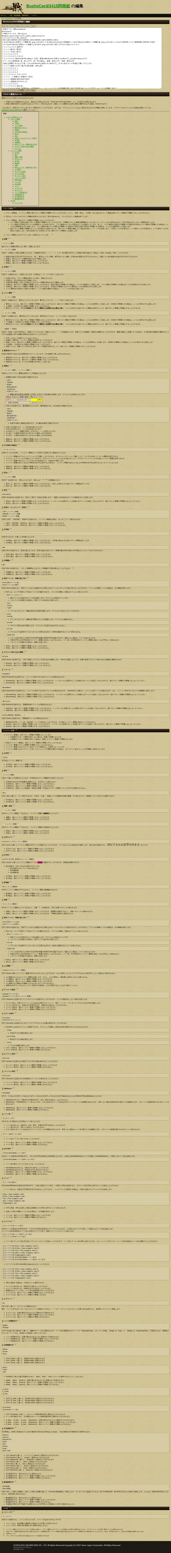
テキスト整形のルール (14, 117)
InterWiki (18, 184)
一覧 (10, 15)
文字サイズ (19, 159)
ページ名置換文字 (21, 192)
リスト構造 (19, 125)
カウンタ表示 (19, 174)
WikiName (18, 180)
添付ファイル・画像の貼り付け (26, 144)
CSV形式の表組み (21, 132)
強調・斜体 (19, 157)
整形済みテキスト (21, 128)
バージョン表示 (20, 178)
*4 (53, 1308)
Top (3, 18)
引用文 (17, 123)
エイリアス (19, 188)
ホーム (3, 15)
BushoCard (8, 18)
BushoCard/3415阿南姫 (48, 6)
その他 (12, 201)
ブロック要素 (15, 119)
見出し (17, 134)
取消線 (17, 163)
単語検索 (17, 15)
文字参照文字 (19, 197)
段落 (16, 121)
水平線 (17, 140)
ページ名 (18, 182)
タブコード (19, 190)
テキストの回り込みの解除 (24, 146)
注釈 (16, 165)
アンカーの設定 (20, 172)
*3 (39, 907)
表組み (17, 130)
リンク (17, 186)
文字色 (17, 161)
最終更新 (25, 15)
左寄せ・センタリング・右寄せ (26, 138)
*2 (72, 568)
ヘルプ (34, 15)
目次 (16, 136)
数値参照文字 (19, 199)
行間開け (18, 142)
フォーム (18, 148)
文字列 (17, 153)
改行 (16, 155)
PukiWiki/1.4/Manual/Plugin (12, 110)
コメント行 (19, 203)
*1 (52, 234)
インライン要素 (16, 151)
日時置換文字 (19, 195)
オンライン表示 (20, 176)
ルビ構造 (18, 169)
